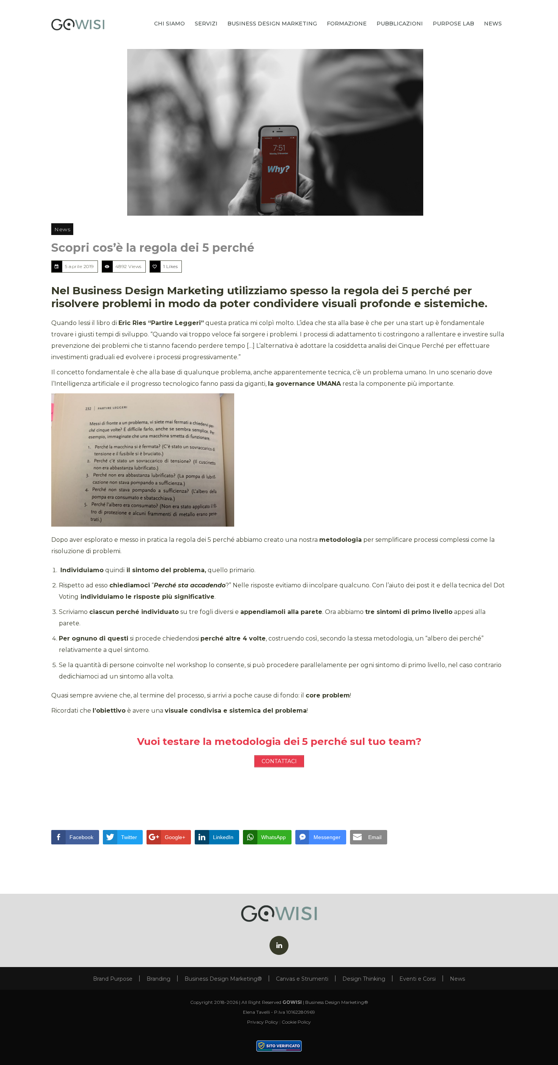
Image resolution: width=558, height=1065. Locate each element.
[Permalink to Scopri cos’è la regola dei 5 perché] (279, 132)
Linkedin (279, 945)
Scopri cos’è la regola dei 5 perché (152, 248)
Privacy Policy (262, 1022)
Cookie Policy (296, 1022)
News (62, 229)
